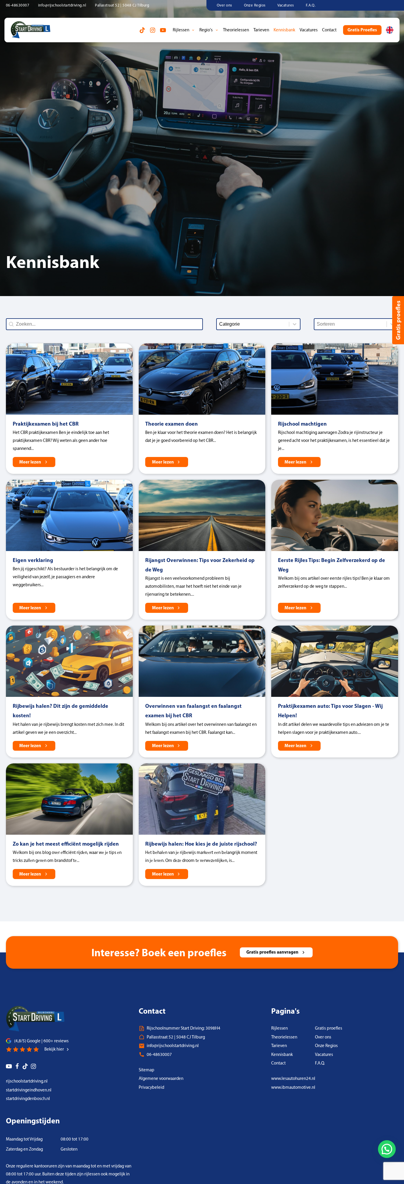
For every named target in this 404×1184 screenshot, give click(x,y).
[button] (387, 1149)
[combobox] (350, 324)
